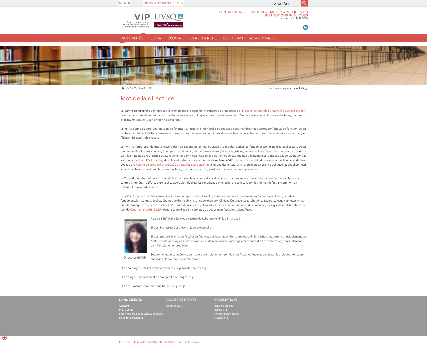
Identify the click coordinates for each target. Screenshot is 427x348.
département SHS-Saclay (146, 160)
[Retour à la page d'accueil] (152, 20)
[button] (132, 38)
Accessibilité (221, 317)
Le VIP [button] (155, 38)
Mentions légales (223, 305)
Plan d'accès (126, 309)
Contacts (124, 305)
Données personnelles (226, 313)
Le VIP (142, 88)
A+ (279, 3)
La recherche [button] (203, 38)
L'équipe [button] (175, 38)
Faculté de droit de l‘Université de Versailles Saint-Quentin (172, 164)
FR (135, 88)
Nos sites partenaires (131, 317)
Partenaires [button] (262, 38)
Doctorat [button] (233, 38)
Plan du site (220, 309)
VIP (129, 88)
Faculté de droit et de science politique (141, 313)
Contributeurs (174, 305)
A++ (286, 3)
